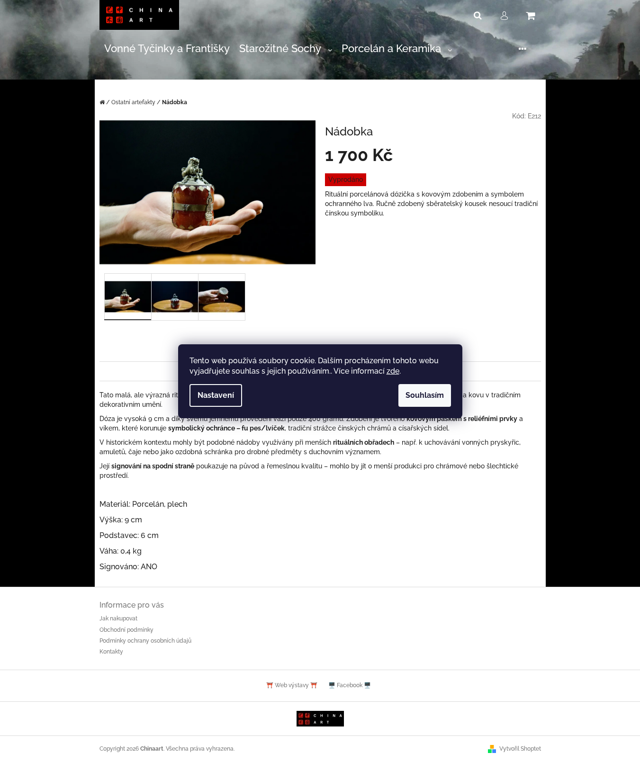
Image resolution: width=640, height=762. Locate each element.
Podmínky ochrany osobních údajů (145, 640)
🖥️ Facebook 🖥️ (349, 685)
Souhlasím (425, 395)
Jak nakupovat (118, 618)
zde (393, 371)
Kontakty (111, 651)
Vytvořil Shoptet (520, 748)
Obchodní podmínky (126, 630)
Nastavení (216, 395)
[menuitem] (166, 49)
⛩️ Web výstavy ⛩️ (291, 685)
